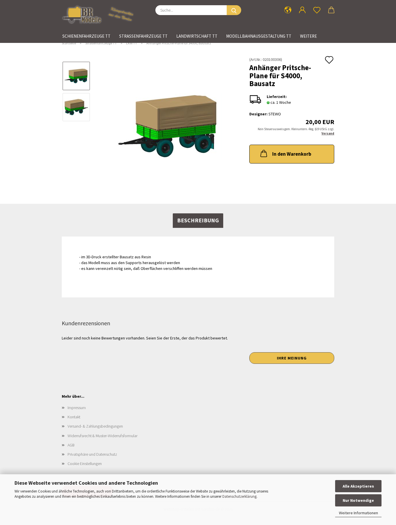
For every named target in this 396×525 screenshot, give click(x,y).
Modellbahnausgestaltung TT (258, 36)
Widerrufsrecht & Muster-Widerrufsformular (102, 435)
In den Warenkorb (291, 154)
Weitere (308, 36)
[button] (288, 10)
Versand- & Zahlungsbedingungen (95, 426)
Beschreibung (198, 220)
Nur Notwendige (358, 500)
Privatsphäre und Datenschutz (92, 454)
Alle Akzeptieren (358, 486)
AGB (71, 445)
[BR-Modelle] (100, 14)
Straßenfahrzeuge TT (143, 36)
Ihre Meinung (292, 358)
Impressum (77, 407)
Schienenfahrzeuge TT (86, 36)
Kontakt (74, 416)
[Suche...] (234, 10)
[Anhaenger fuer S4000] (168, 122)
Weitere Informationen (358, 512)
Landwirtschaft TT (196, 36)
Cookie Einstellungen (85, 463)
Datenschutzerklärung (239, 496)
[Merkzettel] (317, 10)
